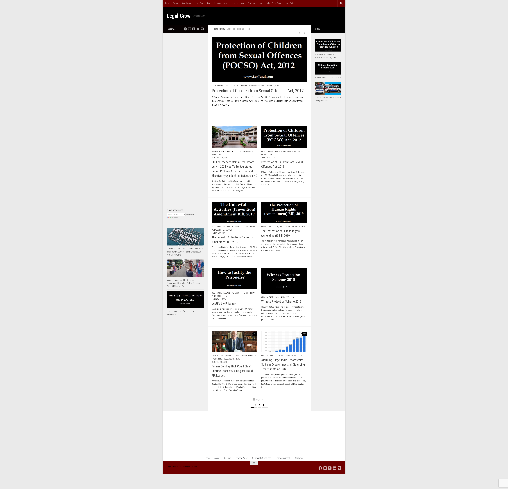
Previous (300, 32)
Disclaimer (298, 456)
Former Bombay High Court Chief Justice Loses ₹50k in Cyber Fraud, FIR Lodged (232, 359)
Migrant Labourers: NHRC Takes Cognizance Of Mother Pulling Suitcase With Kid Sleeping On (183, 283)
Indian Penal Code (273, 3)
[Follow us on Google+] (193, 29)
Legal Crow (178, 16)
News (175, 3)
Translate (175, 218)
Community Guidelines (261, 456)
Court (214, 85)
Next (304, 32)
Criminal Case (224, 215)
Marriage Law (219, 3)
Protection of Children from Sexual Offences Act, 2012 (258, 90)
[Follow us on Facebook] (185, 29)
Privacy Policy (242, 456)
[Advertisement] (185, 76)
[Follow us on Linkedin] (197, 29)
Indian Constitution (202, 3)
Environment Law (255, 3)
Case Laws (186, 3)
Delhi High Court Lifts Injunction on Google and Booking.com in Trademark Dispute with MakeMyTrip (185, 251)
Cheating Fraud (218, 344)
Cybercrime (251, 344)
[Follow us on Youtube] (189, 29)
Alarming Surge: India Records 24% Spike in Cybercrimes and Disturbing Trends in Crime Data (283, 353)
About (216, 456)
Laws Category (291, 3)
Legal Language (237, 3)
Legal (255, 85)
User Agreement (283, 456)
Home (167, 3)
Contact (227, 456)
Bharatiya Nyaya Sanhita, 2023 (224, 140)
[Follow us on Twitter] (202, 29)
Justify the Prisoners (224, 292)
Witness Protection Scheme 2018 (281, 290)
